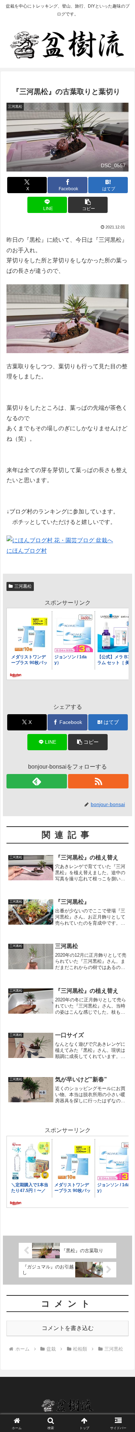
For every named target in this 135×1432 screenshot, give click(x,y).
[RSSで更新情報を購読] (98, 781)
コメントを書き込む (68, 1328)
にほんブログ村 (26, 551)
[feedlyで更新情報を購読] (36, 781)
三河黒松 (23, 586)
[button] (88, 205)
